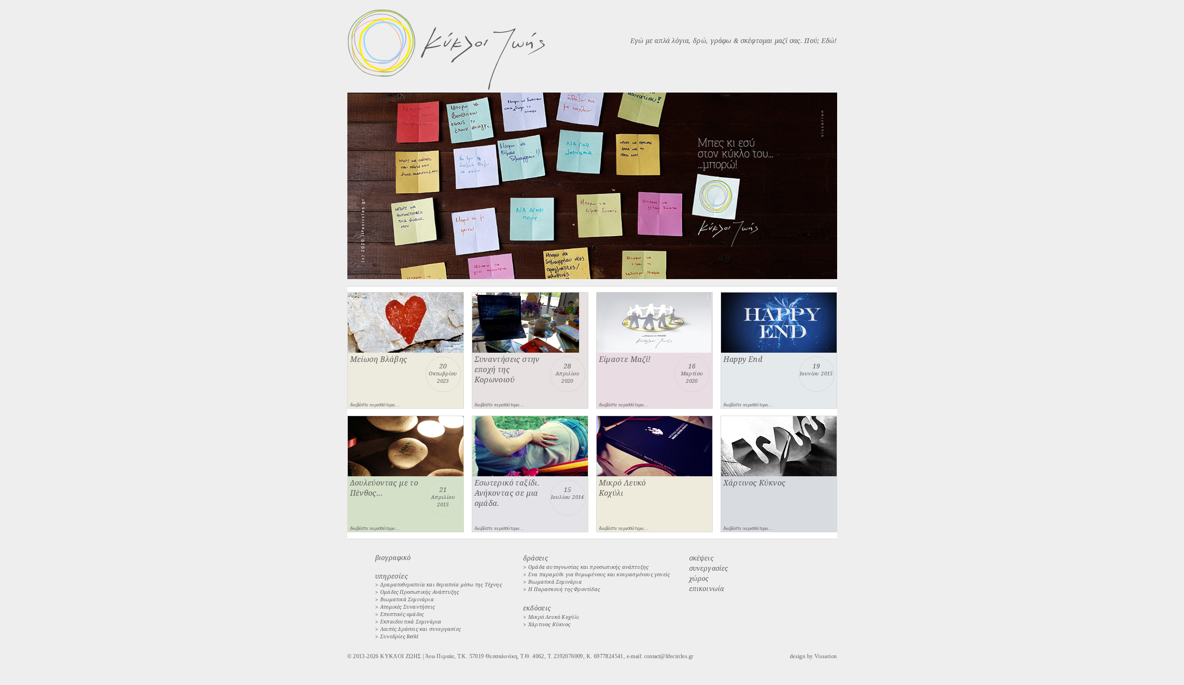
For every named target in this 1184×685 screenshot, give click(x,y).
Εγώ (637, 40)
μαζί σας (788, 40)
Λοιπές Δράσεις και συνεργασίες (420, 628)
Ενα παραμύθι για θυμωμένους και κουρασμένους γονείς (599, 574)
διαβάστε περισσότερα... (375, 404)
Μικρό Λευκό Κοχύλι (554, 616)
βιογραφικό (393, 557)
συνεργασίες (708, 568)
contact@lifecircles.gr (668, 656)
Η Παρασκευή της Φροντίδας (564, 588)
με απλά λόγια (667, 40)
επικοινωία (706, 588)
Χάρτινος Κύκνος (549, 624)
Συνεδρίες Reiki (399, 636)
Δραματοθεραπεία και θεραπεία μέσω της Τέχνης (441, 584)
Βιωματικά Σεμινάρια (407, 599)
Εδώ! (829, 40)
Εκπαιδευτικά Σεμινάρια (410, 621)
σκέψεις (701, 558)
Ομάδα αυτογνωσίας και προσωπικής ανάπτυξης (588, 566)
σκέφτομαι (756, 40)
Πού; (811, 40)
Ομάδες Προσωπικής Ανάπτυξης (419, 591)
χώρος (699, 578)
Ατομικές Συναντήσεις (407, 606)
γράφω (721, 40)
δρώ (699, 40)
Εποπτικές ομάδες (402, 613)
